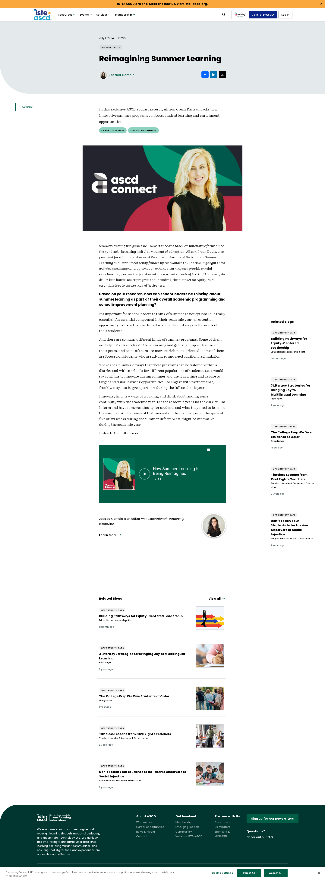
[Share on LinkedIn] (213, 74)
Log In (285, 15)
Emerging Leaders (187, 827)
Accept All (275, 873)
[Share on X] (222, 74)
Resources (65, 15)
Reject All (249, 873)
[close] (321, 3)
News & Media (145, 832)
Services (102, 15)
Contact (141, 836)
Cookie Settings (222, 873)
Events (84, 15)
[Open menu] (208, 449)
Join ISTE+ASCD (263, 15)
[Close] (319, 873)
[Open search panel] (224, 14)
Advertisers (222, 822)
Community (183, 832)
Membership (123, 15)
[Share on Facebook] (205, 74)
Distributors (222, 827)
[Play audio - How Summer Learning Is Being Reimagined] (144, 474)
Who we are (144, 822)
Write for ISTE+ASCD (188, 836)
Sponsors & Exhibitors (222, 834)
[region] (162, 873)
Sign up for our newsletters (272, 818)
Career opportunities (150, 827)
